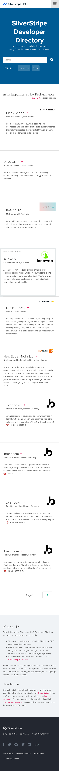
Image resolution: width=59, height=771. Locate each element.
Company (24, 734)
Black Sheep (15, 113)
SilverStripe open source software (32, 49)
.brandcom (14, 405)
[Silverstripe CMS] (15, 4)
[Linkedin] (30, 745)
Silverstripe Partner (12, 252)
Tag (35, 68)
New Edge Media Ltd (18, 356)
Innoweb (9, 259)
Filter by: (9, 68)
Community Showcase (18, 659)
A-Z (34, 98)
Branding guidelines (23, 754)
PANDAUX (13, 210)
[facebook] (5, 745)
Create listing (43, 693)
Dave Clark (11, 162)
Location (23, 68)
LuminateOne (16, 308)
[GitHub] (17, 745)
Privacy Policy (8, 754)
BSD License (39, 754)
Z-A (38, 98)
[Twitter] (11, 745)
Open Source (10, 734)
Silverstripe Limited (12, 759)
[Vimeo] (24, 745)
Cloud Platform (41, 734)
